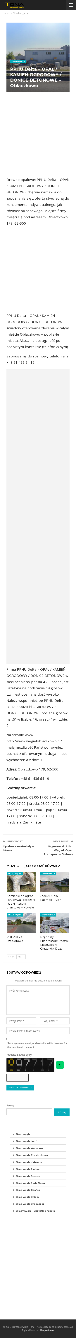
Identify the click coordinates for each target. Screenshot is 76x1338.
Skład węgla (18, 62)
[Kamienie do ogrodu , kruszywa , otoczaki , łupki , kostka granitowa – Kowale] (21, 882)
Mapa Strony (47, 1330)
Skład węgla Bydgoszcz (29, 1204)
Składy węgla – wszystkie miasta (35, 1211)
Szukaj (10, 1105)
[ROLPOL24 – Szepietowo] (21, 923)
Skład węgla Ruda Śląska (30, 1183)
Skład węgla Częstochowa (31, 1155)
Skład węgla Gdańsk (27, 1190)
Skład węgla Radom (27, 1169)
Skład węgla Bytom (27, 1197)
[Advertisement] (38, 134)
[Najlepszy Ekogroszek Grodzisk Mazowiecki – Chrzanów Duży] (54, 923)
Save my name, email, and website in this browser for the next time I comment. (37, 1045)
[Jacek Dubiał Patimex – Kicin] (54, 882)
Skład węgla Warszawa (29, 1148)
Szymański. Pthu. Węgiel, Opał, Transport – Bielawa (58, 850)
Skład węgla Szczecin (28, 1176)
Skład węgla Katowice (29, 1162)
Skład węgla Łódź (26, 1141)
